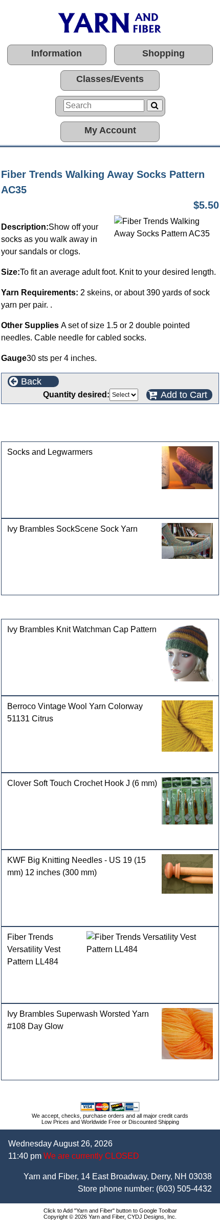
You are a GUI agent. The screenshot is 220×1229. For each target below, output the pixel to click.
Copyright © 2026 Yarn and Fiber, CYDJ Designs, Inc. (110, 1217)
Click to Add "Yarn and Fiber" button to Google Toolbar (110, 1210)
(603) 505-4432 (184, 1188)
